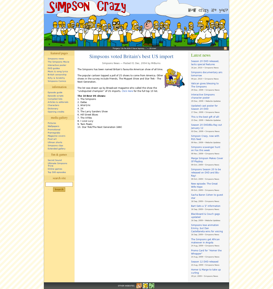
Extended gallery (57, 149)
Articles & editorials (58, 102)
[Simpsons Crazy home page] (86, 7)
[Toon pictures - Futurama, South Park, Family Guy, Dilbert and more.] (139, 285)
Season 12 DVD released (204, 261)
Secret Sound (55, 160)
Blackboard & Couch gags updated (205, 215)
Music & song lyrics (58, 71)
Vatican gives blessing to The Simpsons (205, 85)
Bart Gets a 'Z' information (205, 206)
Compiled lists (55, 99)
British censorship (57, 75)
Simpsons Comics (57, 81)
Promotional (54, 129)
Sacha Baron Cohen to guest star (207, 196)
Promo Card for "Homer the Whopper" (206, 252)
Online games (55, 169)
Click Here (127, 91)
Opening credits (56, 112)
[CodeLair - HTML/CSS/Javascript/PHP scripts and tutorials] (145, 285)
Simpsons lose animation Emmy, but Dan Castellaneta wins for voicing (207, 228)
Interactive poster (57, 65)
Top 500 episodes (57, 172)
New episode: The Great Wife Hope (204, 185)
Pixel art (52, 139)
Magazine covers (56, 136)
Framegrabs (54, 133)
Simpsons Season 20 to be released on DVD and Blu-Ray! (206, 172)
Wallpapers (53, 126)
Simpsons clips (55, 145)
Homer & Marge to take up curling (206, 271)
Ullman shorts (55, 142)
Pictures (52, 123)
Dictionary (53, 108)
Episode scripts (56, 96)
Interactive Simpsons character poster (203, 96)
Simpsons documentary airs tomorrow (206, 74)
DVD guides (54, 68)
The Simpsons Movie (58, 62)
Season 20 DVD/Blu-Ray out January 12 (206, 126)
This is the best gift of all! (205, 117)
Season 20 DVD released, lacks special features (205, 63)
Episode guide (55, 92)
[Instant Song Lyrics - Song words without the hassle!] (152, 285)
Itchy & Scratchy (56, 78)
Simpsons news (56, 59)
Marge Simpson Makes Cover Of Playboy (207, 160)
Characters (53, 105)
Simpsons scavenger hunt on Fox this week (205, 149)
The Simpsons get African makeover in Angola (205, 241)
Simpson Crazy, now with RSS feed (205, 138)
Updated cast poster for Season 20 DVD (204, 107)
